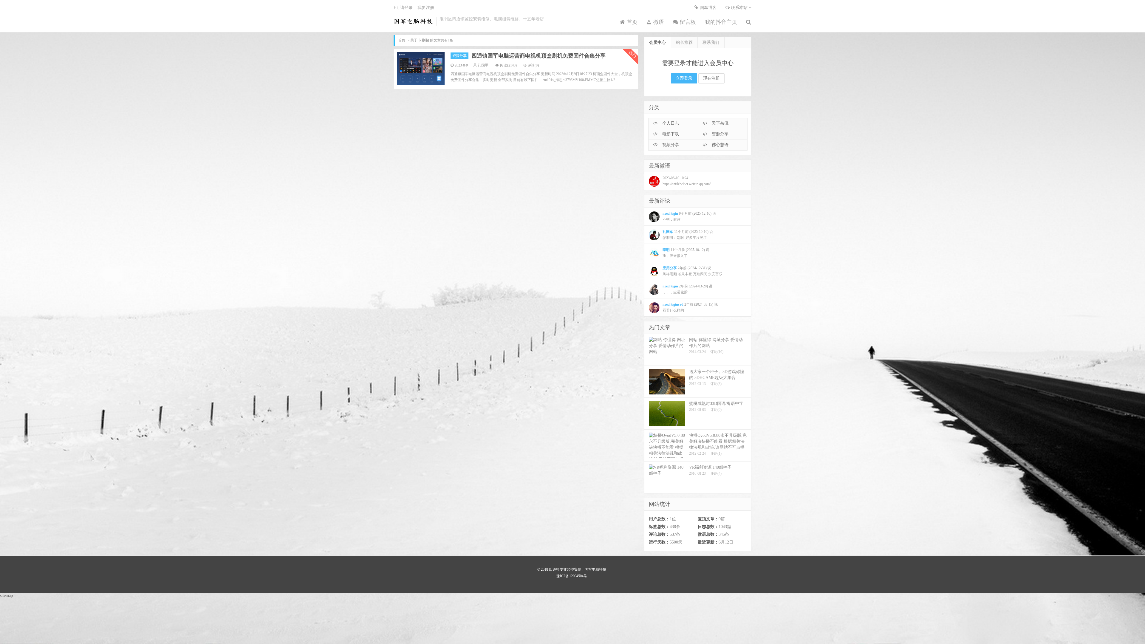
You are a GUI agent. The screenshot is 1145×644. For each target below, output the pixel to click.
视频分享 (670, 145)
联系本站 (739, 7)
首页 (631, 22)
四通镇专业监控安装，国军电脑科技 (577, 569)
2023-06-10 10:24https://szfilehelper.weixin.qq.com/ (687, 181)
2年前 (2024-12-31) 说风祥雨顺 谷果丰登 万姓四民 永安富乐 (692, 271)
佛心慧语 (719, 145)
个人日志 (670, 123)
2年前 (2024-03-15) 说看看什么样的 (690, 307)
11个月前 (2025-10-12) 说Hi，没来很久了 (686, 253)
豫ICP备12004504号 (571, 576)
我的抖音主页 (721, 22)
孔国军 (483, 65)
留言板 (687, 22)
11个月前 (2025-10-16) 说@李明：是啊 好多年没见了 (688, 235)
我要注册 (425, 7)
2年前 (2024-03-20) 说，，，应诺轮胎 (687, 289)
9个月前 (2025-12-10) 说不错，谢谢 (689, 216)
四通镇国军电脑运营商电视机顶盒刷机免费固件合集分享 (538, 56)
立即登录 (684, 78)
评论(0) (533, 65)
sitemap (6, 595)
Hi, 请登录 (403, 7)
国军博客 (708, 7)
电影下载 (670, 134)
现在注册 (711, 78)
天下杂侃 (719, 123)
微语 (658, 22)
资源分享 (459, 56)
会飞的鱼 (413, 21)
